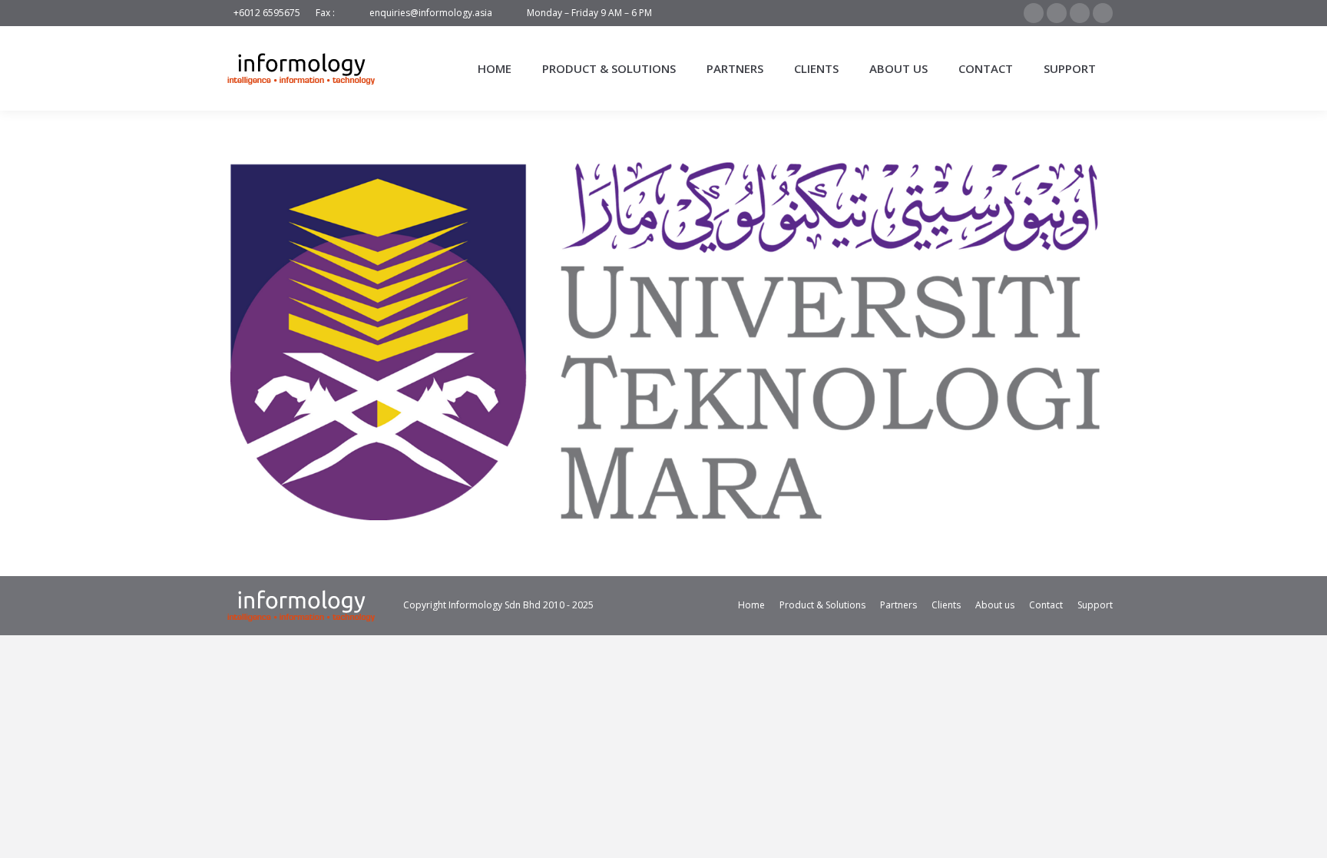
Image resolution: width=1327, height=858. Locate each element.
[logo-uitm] (663, 339)
